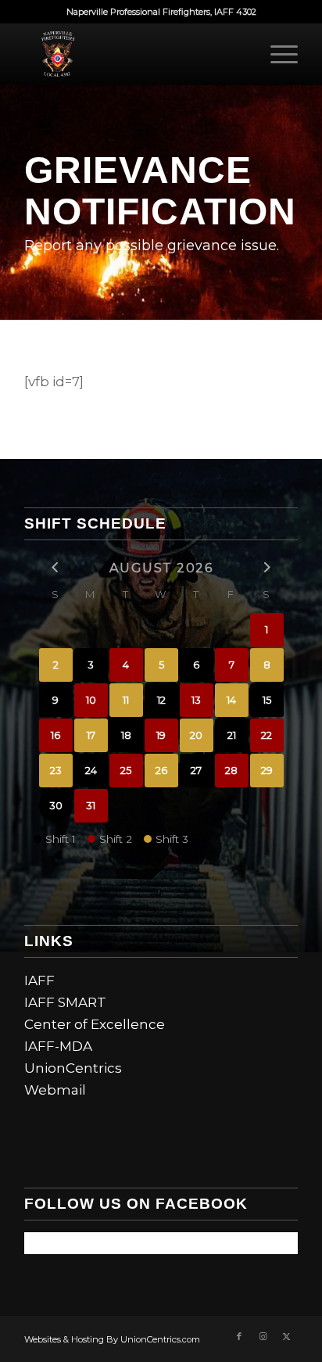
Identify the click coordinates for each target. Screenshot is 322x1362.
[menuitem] (276, 54)
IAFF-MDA (58, 1046)
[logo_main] (133, 54)
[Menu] (276, 54)
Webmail (55, 1090)
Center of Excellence (94, 1024)
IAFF (39, 980)
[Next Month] (267, 567)
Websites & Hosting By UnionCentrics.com (112, 1339)
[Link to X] (286, 1336)
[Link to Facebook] (239, 1336)
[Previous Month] (56, 567)
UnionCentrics (73, 1068)
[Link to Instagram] (262, 1336)
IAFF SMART (65, 1002)
